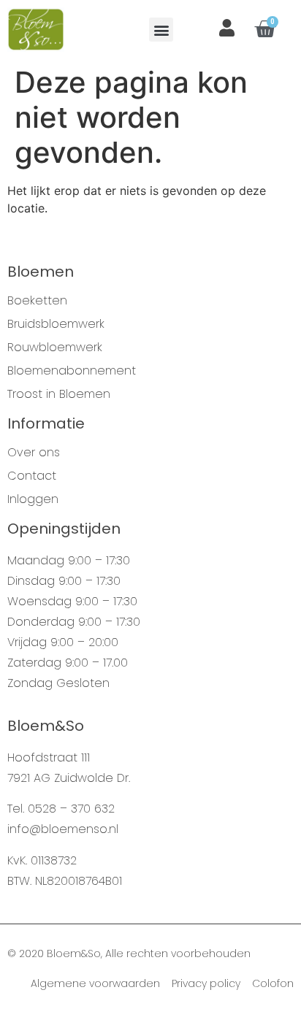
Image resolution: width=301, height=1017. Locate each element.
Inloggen (32, 499)
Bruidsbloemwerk (55, 324)
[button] (161, 30)
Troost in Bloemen (58, 394)
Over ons (33, 452)
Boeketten (37, 300)
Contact (31, 476)
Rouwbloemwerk (54, 347)
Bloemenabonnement (71, 371)
